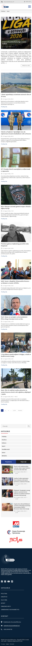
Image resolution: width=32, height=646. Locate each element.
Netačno (4, 455)
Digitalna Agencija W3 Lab (14, 641)
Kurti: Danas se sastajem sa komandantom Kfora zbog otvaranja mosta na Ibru (14, 318)
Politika (4, 436)
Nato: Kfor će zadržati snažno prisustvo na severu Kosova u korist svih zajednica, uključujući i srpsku (16, 392)
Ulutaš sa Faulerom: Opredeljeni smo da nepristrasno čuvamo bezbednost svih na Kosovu (16, 133)
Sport (3, 446)
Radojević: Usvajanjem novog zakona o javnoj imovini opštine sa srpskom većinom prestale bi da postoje (22, 492)
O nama (3, 644)
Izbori (3, 452)
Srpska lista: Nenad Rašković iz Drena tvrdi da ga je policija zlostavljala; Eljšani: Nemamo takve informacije (22, 506)
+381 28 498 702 (7, 629)
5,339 (14, 410)
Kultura (4, 443)
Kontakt (12, 644)
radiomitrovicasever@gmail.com (12, 625)
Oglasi (7, 644)
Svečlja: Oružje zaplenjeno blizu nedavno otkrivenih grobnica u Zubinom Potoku (22, 479)
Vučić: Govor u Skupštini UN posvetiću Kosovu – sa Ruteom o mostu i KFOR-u (15, 282)
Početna (3, 11)
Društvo (4, 439)
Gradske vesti (6, 449)
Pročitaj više (26, 65)
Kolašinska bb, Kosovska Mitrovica (12, 622)
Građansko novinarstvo (10, 609)
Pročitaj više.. (4, 106)
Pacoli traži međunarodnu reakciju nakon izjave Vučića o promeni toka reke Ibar (22, 468)
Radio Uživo (28, 1)
